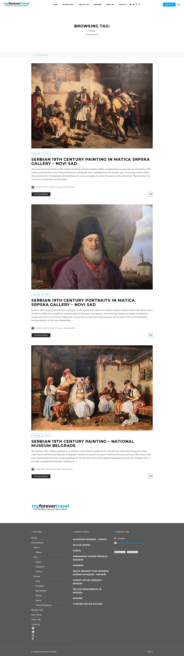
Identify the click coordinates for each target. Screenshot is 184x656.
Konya (77, 550)
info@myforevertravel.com (131, 542)
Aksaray (78, 565)
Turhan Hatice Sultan (87, 604)
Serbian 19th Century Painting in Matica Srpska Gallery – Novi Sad (90, 161)
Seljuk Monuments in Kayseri (87, 591)
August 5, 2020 (40, 469)
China (38, 561)
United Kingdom (44, 605)
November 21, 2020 (42, 328)
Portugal (40, 585)
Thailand (40, 566)
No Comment (59, 187)
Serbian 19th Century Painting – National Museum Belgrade (82, 443)
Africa (36, 547)
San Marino (41, 590)
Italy (38, 581)
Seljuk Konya (81, 545)
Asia (35, 557)
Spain (38, 600)
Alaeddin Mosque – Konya (89, 539)
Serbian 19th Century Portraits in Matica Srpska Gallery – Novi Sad (83, 302)
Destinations (67, 4)
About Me (110, 4)
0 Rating (51, 187)
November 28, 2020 (42, 187)
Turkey (39, 571)
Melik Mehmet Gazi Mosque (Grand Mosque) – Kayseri (91, 573)
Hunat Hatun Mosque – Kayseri (88, 582)
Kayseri (77, 598)
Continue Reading (41, 194)
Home (55, 4)
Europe (36, 576)
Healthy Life (84, 4)
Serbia (47, 154)
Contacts (123, 4)
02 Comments (57, 469)
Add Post (169, 4)
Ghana (39, 552)
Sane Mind (97, 4)
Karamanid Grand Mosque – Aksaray (91, 558)
